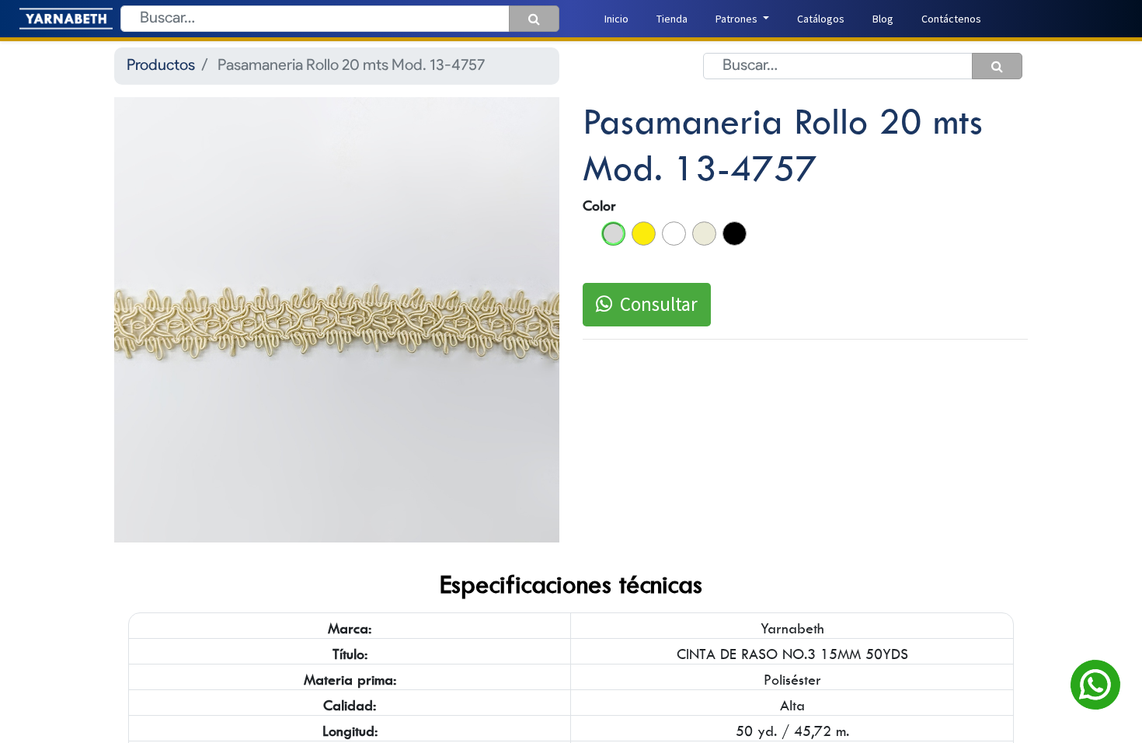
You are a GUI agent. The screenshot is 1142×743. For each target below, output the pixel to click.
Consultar (659, 303)
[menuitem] (616, 19)
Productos (161, 66)
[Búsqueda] (534, 18)
